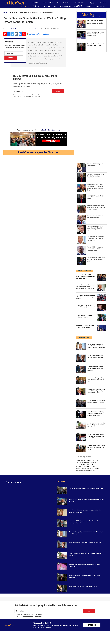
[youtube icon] (18, 482)
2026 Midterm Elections (79, 4)
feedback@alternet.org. (51, 130)
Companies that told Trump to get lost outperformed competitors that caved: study (85, 286)
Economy (66, 2)
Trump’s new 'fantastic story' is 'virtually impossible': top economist (96, 436)
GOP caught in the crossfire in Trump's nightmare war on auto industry (85, 327)
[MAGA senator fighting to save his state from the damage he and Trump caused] (81, 346)
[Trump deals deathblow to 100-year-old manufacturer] (81, 358)
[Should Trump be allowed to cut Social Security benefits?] (22, 139)
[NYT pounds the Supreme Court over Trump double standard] (81, 369)
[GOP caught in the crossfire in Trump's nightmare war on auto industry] (101, 328)
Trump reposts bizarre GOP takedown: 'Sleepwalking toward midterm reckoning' (95, 22)
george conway (80, 460)
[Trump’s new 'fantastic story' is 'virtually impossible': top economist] (81, 437)
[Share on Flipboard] (5, 34)
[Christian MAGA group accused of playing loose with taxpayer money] (101, 297)
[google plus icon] (10, 482)
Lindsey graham (87, 466)
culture (51, 2)
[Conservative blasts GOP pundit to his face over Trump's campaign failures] (101, 277)
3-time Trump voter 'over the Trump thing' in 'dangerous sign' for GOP (96, 424)
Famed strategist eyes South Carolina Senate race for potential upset (95, 33)
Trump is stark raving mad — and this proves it (83, 586)
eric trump (93, 470)
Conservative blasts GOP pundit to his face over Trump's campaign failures (85, 276)
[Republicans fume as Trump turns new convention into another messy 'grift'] (81, 414)
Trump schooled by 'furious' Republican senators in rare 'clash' (95, 379)
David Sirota (15, 29)
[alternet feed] (101, 4)
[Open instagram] (13, 482)
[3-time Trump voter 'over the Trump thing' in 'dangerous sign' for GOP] (81, 425)
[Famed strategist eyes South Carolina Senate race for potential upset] (81, 35)
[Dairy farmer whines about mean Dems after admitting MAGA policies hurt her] (62, 512)
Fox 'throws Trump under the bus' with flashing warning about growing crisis (96, 390)
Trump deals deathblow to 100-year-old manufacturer (95, 356)
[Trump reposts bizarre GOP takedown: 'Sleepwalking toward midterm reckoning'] (81, 24)
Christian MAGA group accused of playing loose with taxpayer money (85, 296)
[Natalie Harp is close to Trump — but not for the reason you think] (81, 448)
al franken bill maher (87, 468)
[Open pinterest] (16, 482)
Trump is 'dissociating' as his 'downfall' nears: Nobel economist (95, 45)
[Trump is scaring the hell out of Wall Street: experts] (101, 317)
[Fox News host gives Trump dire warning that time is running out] (62, 566)
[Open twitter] (99, 2)
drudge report (85, 464)
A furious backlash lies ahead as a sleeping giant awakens (96, 401)
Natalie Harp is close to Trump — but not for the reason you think (96, 447)
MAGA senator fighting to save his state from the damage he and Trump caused (96, 345)
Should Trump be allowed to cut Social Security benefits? (51, 136)
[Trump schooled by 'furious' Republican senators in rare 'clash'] (81, 380)
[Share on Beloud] (24, 34)
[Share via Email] (16, 34)
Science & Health (35, 4)
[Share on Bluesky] (20, 34)
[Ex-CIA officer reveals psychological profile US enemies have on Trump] (62, 501)
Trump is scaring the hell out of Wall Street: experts (85, 316)
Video (58, 2)
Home (5, 12)
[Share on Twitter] (12, 34)
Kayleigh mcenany (85, 462)
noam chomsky (91, 460)
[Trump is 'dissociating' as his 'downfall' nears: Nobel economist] (81, 47)
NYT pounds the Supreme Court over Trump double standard (95, 368)
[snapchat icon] (20, 482)
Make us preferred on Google (39, 34)
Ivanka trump (85, 470)
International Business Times (29, 29)
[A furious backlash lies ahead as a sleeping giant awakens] (81, 403)
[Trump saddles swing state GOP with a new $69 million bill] (101, 307)
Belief (44, 2)
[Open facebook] (98, 2)
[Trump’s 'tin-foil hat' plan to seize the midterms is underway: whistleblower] (62, 523)
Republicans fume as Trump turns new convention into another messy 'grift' (95, 413)
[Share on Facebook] (8, 34)
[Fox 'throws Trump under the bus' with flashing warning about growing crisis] (81, 391)
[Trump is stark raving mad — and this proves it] (62, 588)
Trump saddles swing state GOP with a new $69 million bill (85, 306)
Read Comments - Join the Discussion (38, 152)
